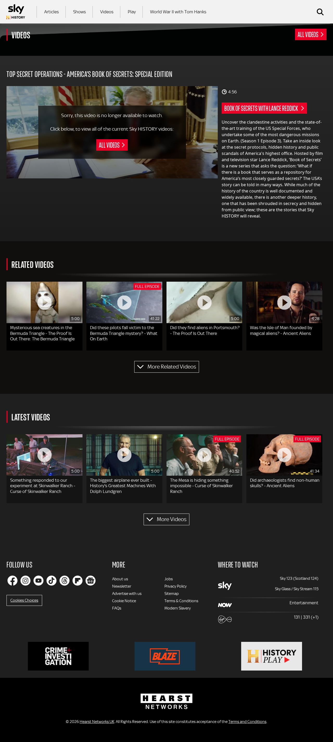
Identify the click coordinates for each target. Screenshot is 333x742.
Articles (51, 11)
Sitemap (171, 593)
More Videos (172, 519)
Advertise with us (127, 593)
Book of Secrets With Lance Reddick (261, 108)
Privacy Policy (175, 586)
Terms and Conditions (247, 721)
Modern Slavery (177, 608)
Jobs (168, 579)
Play (132, 11)
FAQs (116, 608)
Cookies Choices (24, 600)
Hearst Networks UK (97, 721)
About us (120, 579)
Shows (79, 11)
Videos (106, 11)
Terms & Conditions (181, 601)
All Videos (308, 34)
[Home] (15, 11)
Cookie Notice (124, 601)
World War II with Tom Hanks (178, 11)
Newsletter (121, 586)
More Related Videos (172, 367)
